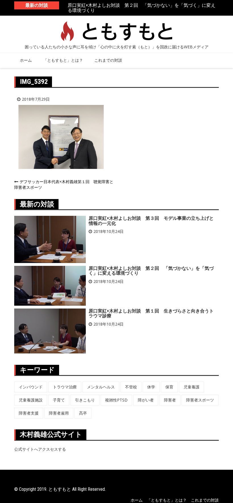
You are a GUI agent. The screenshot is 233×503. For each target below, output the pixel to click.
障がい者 (146, 400)
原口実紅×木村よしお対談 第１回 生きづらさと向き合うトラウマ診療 (151, 313)
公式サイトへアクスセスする (40, 449)
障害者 (170, 400)
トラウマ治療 (65, 387)
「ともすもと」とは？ (63, 60)
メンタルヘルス (101, 387)
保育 (169, 387)
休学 (151, 387)
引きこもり (85, 400)
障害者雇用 (59, 413)
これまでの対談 (108, 60)
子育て (59, 400)
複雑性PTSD (116, 400)
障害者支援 (29, 413)
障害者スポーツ (200, 400)
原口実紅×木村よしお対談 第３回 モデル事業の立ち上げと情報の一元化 (151, 221)
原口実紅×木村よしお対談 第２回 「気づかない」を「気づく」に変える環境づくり (141, 8)
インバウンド (31, 387)
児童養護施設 (31, 400)
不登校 (131, 387)
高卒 (83, 413)
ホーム (26, 60)
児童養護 (191, 387)
